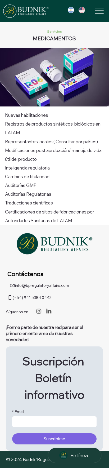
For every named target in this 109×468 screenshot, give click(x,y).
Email (18, 411)
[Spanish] (69, 10)
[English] (80, 10)
